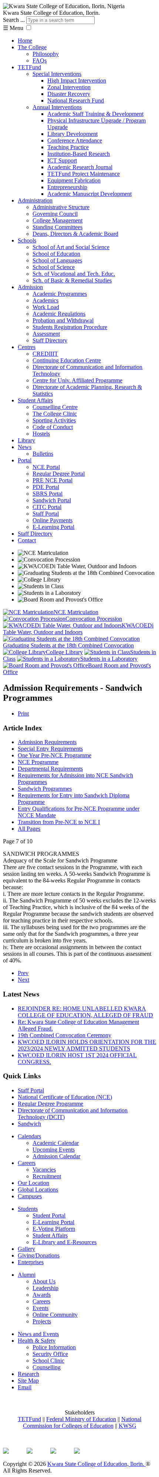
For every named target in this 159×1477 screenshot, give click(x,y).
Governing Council (55, 214)
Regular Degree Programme (50, 1104)
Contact (27, 540)
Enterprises (31, 1262)
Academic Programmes (60, 294)
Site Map (28, 1380)
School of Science (54, 267)
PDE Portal (46, 487)
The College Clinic (55, 414)
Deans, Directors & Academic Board (75, 234)
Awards (42, 1295)
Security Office (50, 1354)
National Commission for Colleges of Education (82, 1422)
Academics (45, 300)
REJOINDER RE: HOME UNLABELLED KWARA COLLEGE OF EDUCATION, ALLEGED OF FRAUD (85, 1011)
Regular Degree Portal (59, 473)
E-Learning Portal (53, 527)
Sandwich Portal (52, 500)
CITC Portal (47, 507)
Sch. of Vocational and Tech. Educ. (74, 274)
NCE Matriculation (76, 612)
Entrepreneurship (67, 187)
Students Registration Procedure (70, 327)
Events (40, 1308)
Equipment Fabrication (74, 180)
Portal (24, 460)
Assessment (46, 334)
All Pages (29, 828)
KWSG (127, 1426)
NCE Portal (46, 467)
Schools (27, 240)
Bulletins (43, 454)
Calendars (29, 1136)
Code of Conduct (53, 427)
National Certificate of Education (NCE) (65, 1097)
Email (24, 1387)
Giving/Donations (39, 1255)
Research (28, 1374)
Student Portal (49, 1215)
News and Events (38, 1334)
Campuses (30, 1196)
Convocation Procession (93, 619)
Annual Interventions (57, 107)
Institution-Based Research (78, 154)
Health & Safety (36, 1340)
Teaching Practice (68, 147)
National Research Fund (75, 100)
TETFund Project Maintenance (83, 174)
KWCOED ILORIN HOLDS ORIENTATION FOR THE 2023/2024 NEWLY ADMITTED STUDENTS (87, 1045)
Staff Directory (50, 340)
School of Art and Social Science (71, 247)
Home (25, 40)
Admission (30, 287)
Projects (42, 1321)
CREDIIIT (45, 354)
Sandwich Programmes (45, 789)
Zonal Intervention (69, 87)
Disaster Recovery (68, 94)
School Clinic (48, 1360)
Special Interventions (57, 74)
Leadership (45, 1288)
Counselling (47, 1367)
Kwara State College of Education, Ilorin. (96, 1464)
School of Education (56, 254)
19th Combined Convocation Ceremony (64, 1035)
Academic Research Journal (79, 167)
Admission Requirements (47, 742)
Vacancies (44, 1169)
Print (23, 713)
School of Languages (57, 260)
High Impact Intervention (76, 80)
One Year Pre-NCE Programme (54, 755)
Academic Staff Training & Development (95, 114)
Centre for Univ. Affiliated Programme (77, 380)
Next (23, 980)
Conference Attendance (74, 140)
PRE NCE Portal (52, 480)
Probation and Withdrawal (63, 320)
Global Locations (38, 1189)
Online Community (55, 1315)
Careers (26, 1163)
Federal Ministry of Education (81, 1419)
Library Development (72, 134)
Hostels (41, 434)
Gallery (26, 1249)
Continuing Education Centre (67, 360)
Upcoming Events (54, 1149)
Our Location (33, 1183)
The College (32, 47)
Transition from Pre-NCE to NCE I (59, 822)
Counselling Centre (55, 407)
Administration (35, 200)
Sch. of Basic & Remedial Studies (72, 280)
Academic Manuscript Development (89, 194)
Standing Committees (57, 227)
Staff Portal (46, 513)
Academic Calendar (56, 1143)
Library (26, 440)
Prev (23, 973)
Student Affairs (35, 400)
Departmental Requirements (50, 769)
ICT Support (62, 160)
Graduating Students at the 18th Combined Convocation (68, 645)
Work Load (46, 307)
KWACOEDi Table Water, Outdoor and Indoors (78, 628)
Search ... (14, 20)
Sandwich (29, 1124)
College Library (64, 652)
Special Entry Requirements (50, 749)
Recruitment (47, 1176)
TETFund (29, 67)
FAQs (40, 60)
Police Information (54, 1347)
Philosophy (46, 54)
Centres (26, 347)
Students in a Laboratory (109, 659)
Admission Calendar (56, 1156)
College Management (57, 220)
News (24, 447)
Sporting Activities (54, 420)
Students (28, 1209)
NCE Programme (38, 762)
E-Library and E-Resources (65, 1242)
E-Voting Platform (54, 1229)
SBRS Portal (47, 493)
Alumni (26, 1275)
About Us (44, 1281)
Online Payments (52, 520)
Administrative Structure (61, 207)
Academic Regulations (59, 314)
